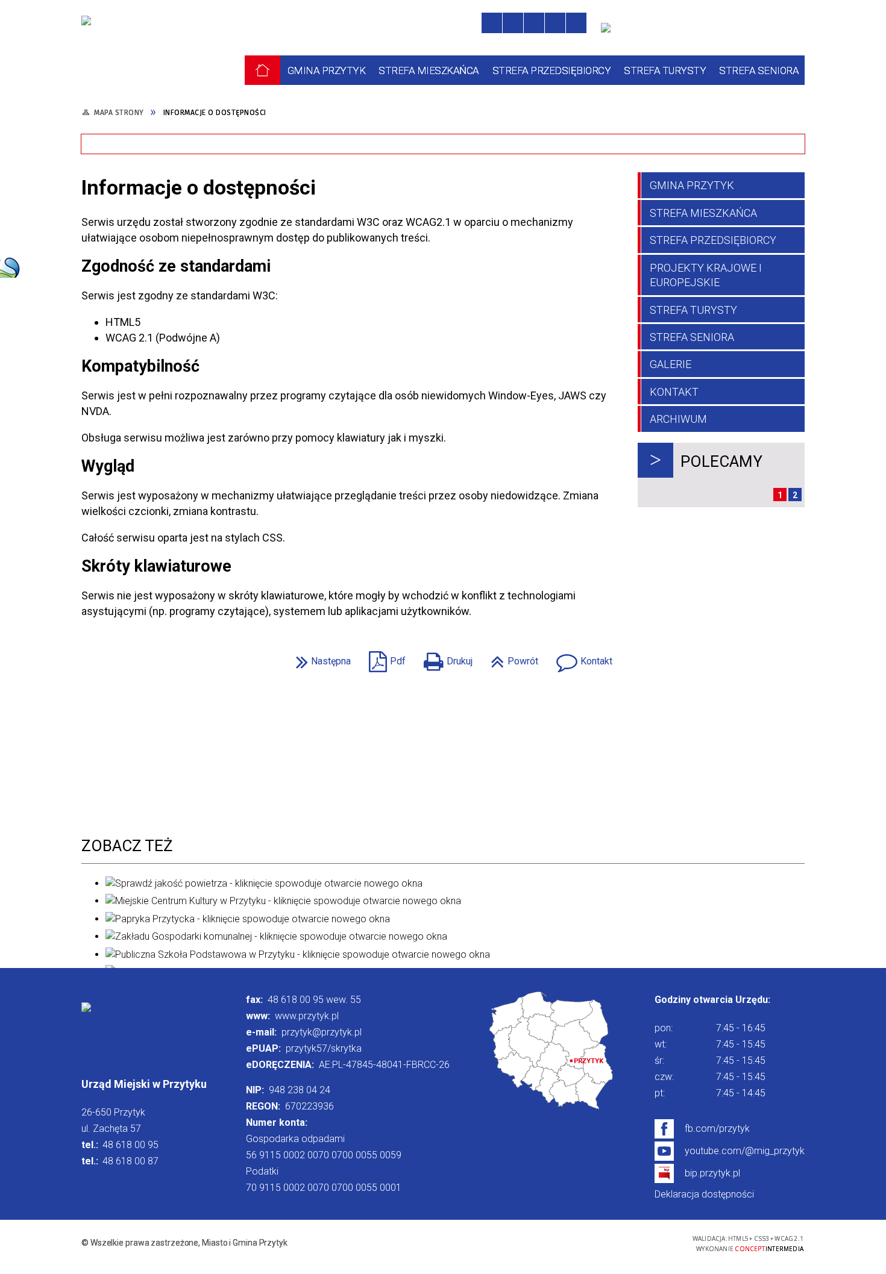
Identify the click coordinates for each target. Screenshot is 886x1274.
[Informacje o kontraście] (576, 23)
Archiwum (678, 419)
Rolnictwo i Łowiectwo (156, 166)
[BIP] (609, 33)
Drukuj (445, 657)
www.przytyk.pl (307, 1016)
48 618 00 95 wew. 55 (314, 999)
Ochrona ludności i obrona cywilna (510, 173)
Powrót (511, 657)
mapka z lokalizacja (552, 1051)
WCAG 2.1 (651, 1241)
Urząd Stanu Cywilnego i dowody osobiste (353, 173)
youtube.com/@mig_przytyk (745, 1151)
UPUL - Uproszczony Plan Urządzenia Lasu (510, 217)
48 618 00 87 (130, 1161)
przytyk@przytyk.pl (321, 1032)
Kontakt (581, 657)
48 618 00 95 (130, 1145)
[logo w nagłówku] (131, 46)
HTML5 (595, 1242)
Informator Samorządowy (684, 166)
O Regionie (301, 108)
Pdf (384, 657)
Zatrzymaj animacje (492, 23)
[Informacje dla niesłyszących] (555, 23)
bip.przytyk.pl (712, 1173)
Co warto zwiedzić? (148, 108)
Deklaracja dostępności (704, 1194)
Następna (320, 657)
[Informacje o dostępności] (513, 23)
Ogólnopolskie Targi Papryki (515, 108)
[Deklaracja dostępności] (534, 23)
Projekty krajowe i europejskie (706, 275)
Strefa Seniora (692, 337)
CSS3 (613, 1242)
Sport (115, 210)
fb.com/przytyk (717, 1128)
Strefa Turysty (693, 310)
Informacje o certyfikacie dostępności (443, 1244)
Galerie (670, 364)
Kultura (292, 210)
